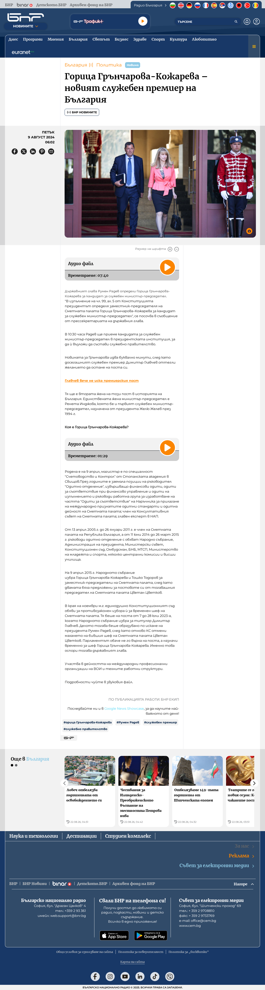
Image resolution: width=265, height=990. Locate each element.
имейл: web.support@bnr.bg (62, 916)
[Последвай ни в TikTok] (155, 977)
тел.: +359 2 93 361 (70, 911)
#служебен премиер (160, 722)
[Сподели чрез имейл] (51, 151)
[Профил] (256, 21)
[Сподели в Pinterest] (42, 151)
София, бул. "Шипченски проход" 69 (210, 906)
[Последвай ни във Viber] (170, 977)
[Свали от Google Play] (150, 935)
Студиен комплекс (128, 836)
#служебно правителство (85, 729)
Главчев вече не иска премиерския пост (102, 381)
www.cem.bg (190, 926)
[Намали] (176, 249)
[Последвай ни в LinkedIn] (140, 977)
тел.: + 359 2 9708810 (196, 911)
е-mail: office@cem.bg (197, 921)
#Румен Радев (128, 722)
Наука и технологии (33, 836)
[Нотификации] (247, 21)
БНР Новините (84, 112)
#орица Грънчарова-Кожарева (88, 722)
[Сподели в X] (23, 151)
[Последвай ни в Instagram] (110, 977)
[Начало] (25, 17)
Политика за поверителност (140, 952)
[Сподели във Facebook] (14, 151)
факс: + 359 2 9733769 (196, 916)
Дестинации (81, 836)
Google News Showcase (124, 709)
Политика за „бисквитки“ (189, 952)
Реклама (239, 856)
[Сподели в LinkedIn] (33, 151)
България (76, 65)
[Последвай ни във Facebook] (95, 977)
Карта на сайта (132, 962)
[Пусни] (142, 21)
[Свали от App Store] (114, 935)
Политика (109, 65)
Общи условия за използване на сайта (84, 952)
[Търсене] (236, 21)
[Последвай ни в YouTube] (125, 977)
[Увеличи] (169, 249)
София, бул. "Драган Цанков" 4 (60, 906)
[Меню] (254, 46)
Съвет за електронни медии (214, 865)
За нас (242, 846)
